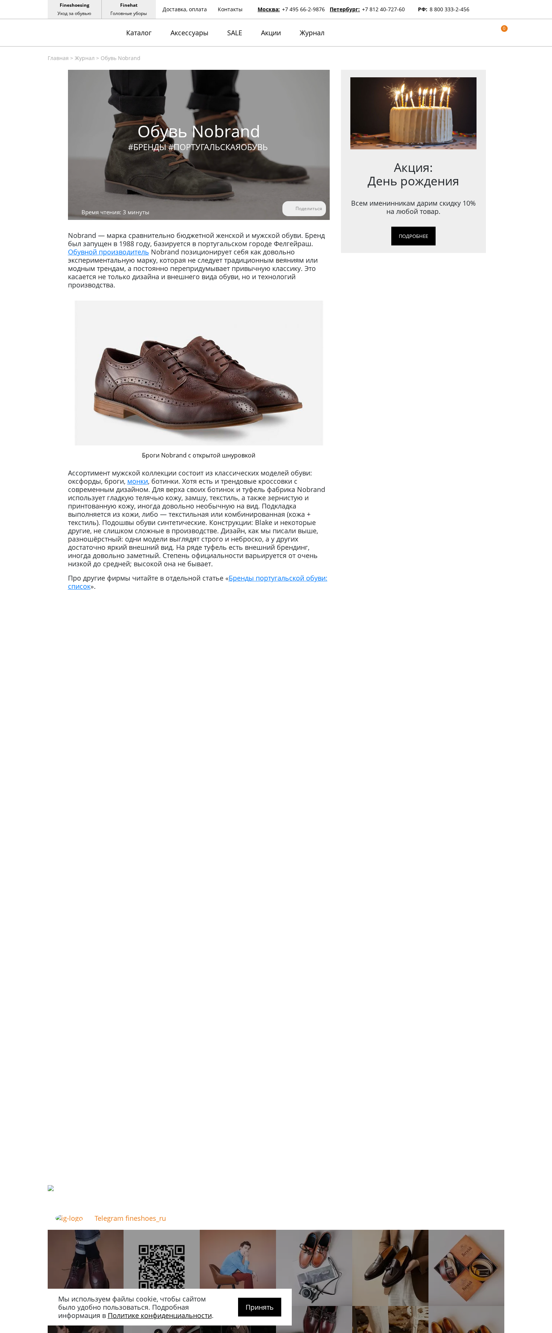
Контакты (230, 9)
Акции (271, 32)
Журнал (312, 32)
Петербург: (345, 9)
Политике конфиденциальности (160, 1315)
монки (137, 481)
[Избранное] (489, 32)
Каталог (139, 32)
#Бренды (147, 147)
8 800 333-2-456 (449, 9)
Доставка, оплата (185, 9)
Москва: (269, 9)
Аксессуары (189, 32)
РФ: (422, 9)
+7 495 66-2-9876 (303, 9)
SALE (234, 32)
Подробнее (413, 236)
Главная (58, 58)
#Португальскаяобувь (218, 147)
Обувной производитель (108, 251)
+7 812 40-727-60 (383, 9)
